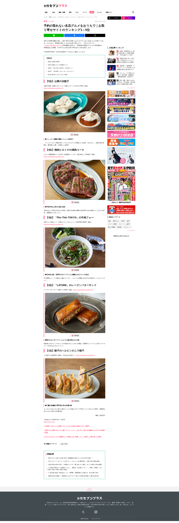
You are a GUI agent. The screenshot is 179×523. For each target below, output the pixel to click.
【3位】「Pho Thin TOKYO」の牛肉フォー (60, 68)
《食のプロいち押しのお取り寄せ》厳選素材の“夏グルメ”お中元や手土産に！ (70, 458)
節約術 (119, 227)
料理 (92, 12)
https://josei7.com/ (49, 422)
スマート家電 (112, 224)
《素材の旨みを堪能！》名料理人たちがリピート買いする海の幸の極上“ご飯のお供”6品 (73, 476)
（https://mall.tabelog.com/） (52, 45)
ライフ (85, 12)
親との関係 (111, 227)
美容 (70, 12)
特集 (46, 12)
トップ (45, 17)
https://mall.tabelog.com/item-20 (53, 224)
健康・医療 (62, 12)
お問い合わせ (84, 518)
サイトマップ (96, 518)
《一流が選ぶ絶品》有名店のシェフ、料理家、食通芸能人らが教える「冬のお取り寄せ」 (73, 472)
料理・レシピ (52, 17)
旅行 (128, 221)
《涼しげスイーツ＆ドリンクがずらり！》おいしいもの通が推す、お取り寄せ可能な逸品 (73, 461)
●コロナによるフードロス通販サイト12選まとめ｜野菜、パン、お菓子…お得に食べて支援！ (73, 436)
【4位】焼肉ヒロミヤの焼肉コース (57, 65)
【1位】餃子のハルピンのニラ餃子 (57, 74)
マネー (77, 12)
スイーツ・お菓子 (124, 224)
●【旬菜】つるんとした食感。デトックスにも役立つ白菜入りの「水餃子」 (67, 426)
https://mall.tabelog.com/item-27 (85, 355)
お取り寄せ (64, 444)
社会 (53, 12)
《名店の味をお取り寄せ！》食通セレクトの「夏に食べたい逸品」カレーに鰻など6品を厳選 (74, 464)
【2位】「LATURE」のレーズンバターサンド (60, 71)
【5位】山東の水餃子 (53, 61)
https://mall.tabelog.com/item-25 (53, 88)
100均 (123, 221)
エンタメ (99, 12)
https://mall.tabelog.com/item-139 (54, 156)
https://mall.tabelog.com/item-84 (83, 290)
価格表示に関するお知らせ (121, 236)
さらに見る (130, 87)
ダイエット (127, 227)
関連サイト (109, 12)
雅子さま (116, 221)
